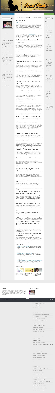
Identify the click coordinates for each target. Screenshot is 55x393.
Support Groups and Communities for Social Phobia (39, 329)
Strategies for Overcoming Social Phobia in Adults (39, 325)
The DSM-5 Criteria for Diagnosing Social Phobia (39, 355)
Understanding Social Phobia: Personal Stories (38, 383)
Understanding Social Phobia (36, 364)
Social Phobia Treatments (36, 310)
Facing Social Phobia (48, 48)
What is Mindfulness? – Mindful (21, 249)
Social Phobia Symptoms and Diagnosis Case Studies (39, 303)
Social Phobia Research (49, 98)
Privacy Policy (47, 11)
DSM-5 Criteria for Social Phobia (49, 33)
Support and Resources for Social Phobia (38, 327)
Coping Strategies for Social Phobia (49, 70)
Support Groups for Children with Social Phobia (38, 333)
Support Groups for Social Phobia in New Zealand (39, 342)
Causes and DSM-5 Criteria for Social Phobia (38, 7)
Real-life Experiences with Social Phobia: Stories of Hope (49, 107)
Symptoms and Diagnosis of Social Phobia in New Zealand (40, 353)
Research (39, 11)
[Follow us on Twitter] (11, 14)
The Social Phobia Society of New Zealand (23, 246)
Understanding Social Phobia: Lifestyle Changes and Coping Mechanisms (42, 381)
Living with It (26, 11)
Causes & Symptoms (14, 11)
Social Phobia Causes (48, 30)
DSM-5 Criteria (48, 37)
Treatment (30, 11)
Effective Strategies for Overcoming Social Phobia (49, 76)
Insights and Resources (49, 91)
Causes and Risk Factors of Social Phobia (38, 9)
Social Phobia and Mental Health (49, 66)
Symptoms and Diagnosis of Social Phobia (38, 351)
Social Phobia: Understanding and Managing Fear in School (40, 320)
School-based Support (49, 82)
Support (35, 11)
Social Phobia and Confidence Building (48, 60)
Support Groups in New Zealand (49, 89)
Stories (43, 11)
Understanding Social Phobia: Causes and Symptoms (39, 379)
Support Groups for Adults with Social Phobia (38, 331)
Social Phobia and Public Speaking (49, 57)
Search (12, 18)
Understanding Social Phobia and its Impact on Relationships (40, 368)
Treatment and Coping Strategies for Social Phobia (39, 357)
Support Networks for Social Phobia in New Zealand (39, 346)
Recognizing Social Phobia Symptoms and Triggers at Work (19, 274)
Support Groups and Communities (48, 86)
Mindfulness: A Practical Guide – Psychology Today (24, 253)
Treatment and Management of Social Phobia (38, 359)
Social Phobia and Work (49, 52)
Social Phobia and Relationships (48, 54)
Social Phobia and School (49, 50)
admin (17, 22)
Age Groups (20, 11)
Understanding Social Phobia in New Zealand (38, 372)
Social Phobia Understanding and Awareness (38, 312)
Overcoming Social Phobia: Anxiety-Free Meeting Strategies (28, 274)
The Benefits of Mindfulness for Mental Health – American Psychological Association (29, 260)
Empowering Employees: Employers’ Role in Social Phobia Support (37, 274)
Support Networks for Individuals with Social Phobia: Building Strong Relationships (43, 344)
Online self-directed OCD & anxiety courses (33, 288)
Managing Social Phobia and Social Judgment (49, 63)
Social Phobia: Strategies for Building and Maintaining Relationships (41, 314)
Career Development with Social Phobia (37, 5)
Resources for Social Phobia (48, 94)
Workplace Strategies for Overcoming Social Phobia (39, 390)
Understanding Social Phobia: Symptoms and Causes (39, 385)
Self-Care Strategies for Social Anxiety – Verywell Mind (25, 256)
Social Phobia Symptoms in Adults (37, 305)
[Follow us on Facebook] (10, 14)
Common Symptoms (48, 35)
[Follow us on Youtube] (12, 14)
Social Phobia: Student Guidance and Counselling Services (40, 318)
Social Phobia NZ (18, 48)
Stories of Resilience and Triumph (49, 104)
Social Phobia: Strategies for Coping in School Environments (40, 316)
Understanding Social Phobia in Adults (37, 370)
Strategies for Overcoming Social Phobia (38, 323)
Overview (9, 11)
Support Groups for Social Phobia (37, 338)
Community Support (48, 84)
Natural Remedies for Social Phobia (49, 73)
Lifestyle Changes (48, 46)
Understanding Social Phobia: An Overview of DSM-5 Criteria (40, 377)
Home (6, 11)
